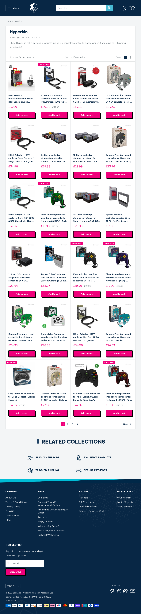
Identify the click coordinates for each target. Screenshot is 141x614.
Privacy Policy (13, 506)
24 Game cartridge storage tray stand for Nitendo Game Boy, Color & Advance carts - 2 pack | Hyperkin (54, 158)
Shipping (43, 497)
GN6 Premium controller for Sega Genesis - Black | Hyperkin (21, 396)
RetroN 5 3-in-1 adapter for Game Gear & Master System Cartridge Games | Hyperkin (54, 277)
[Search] (109, 8)
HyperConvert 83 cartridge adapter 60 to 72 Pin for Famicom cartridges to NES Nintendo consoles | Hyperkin (118, 218)
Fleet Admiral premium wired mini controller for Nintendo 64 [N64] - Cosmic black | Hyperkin (86, 277)
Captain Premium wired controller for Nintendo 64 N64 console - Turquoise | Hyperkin (118, 337)
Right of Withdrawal (49, 535)
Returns (42, 517)
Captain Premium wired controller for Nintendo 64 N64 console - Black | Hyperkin (118, 158)
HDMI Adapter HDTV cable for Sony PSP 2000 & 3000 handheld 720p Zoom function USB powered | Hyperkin (21, 218)
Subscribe (15, 572)
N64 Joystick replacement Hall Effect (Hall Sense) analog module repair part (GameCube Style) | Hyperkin (20, 98)
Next (125, 424)
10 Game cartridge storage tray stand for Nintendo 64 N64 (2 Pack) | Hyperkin (86, 158)
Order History (124, 506)
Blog (8, 520)
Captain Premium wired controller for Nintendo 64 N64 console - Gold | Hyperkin (53, 397)
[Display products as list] (130, 57)
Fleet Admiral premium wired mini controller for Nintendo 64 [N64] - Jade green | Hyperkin (54, 218)
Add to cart (22, 115)
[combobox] (81, 8)
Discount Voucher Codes (92, 511)
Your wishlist (124, 497)
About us (11, 497)
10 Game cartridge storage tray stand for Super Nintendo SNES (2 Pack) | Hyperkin (85, 218)
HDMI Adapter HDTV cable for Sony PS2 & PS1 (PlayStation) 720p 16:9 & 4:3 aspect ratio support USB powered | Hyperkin (54, 98)
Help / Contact (45, 521)
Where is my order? (48, 526)
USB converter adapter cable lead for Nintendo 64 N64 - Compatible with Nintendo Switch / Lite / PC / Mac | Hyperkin (86, 98)
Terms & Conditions (16, 502)
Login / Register (125, 502)
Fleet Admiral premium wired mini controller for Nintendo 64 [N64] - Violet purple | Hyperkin (118, 277)
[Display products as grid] (125, 57)
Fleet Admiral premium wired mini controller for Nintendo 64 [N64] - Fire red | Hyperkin (118, 397)
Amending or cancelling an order (53, 511)
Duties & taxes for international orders (49, 503)
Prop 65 (10, 511)
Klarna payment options (51, 530)
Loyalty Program (88, 506)
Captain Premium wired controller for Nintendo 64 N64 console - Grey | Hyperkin (118, 98)
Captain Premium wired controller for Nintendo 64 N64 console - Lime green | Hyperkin (20, 337)
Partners (83, 497)
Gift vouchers (86, 502)
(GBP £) (11, 586)
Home (8, 21)
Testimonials (12, 515)
